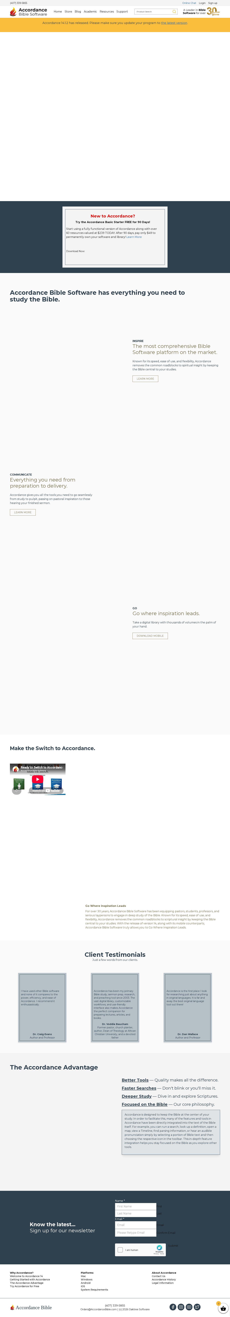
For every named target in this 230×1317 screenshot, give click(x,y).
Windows (86, 1279)
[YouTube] (189, 1307)
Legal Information (163, 1282)
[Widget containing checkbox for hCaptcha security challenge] (140, 1249)
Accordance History (164, 1279)
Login (202, 3)
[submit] (174, 12)
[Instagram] (181, 1307)
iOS (83, 1286)
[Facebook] (173, 1307)
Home (58, 11)
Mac (83, 1276)
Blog (78, 11)
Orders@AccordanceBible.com (98, 1309)
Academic (90, 11)
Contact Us (158, 1276)
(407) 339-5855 (18, 3)
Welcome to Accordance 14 (26, 1276)
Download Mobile (150, 635)
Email (119, 1219)
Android (85, 1282)
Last (159, 1213)
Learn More (134, 237)
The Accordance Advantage (26, 1282)
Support (122, 11)
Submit (173, 1245)
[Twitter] (197, 1307)
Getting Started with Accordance (30, 1279)
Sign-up (212, 3)
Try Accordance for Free (24, 1286)
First (159, 1206)
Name (120, 1200)
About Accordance (164, 1272)
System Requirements (94, 1289)
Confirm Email (165, 1232)
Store (68, 11)
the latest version (174, 23)
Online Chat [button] (189, 3)
